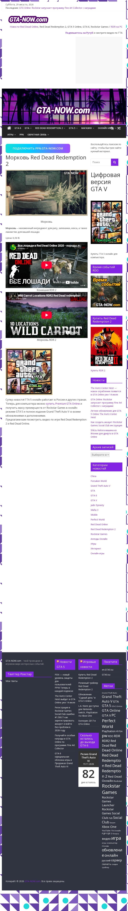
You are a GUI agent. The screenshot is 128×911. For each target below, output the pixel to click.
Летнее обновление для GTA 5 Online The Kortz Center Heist (106, 414)
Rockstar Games (99, 534)
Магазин (86, 128)
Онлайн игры (106, 128)
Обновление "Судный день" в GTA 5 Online (87, 697)
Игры (10, 134)
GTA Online (111, 710)
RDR (117, 736)
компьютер (112, 843)
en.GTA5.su (107, 669)
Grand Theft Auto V (100, 485)
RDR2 (106, 741)
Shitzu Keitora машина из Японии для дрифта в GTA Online (104, 433)
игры (104, 843)
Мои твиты (11, 681)
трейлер (105, 867)
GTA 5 (72, 128)
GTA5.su (106, 674)
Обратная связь (37, 134)
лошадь (105, 846)
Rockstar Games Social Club (111, 813)
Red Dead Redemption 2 (49, 128)
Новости (15, 26)
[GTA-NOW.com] (64, 90)
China (93, 476)
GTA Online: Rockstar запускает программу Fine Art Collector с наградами (57, 7)
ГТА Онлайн (116, 831)
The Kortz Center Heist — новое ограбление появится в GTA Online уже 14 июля (106, 391)
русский (106, 860)
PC (114, 715)
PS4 (120, 731)
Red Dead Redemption (111, 760)
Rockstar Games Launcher (108, 801)
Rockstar (118, 781)
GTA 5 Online (117, 706)
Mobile (94, 514)
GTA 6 (18, 128)
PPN (22, 134)
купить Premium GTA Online (63, 403)
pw (104, 735)
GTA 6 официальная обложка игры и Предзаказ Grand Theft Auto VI (64, 760)
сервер (116, 860)
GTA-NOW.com (13, 660)
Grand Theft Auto (109, 693)
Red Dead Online (29, 26)
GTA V (94, 500)
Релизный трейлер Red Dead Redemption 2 (88, 686)
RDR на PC (116, 26)
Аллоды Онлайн (99, 538)
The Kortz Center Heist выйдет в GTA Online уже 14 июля (65, 699)
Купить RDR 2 (98, 370)
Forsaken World (99, 480)
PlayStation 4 (110, 731)
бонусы (116, 834)
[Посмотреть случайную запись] (119, 128)
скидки (115, 864)
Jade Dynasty (97, 505)
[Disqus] (47, 520)
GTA (27, 128)
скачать (106, 864)
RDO (110, 736)
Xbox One (109, 826)
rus (111, 818)
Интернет (96, 548)
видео (106, 838)
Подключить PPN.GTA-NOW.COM (38, 148)
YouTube (106, 830)
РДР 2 (109, 833)
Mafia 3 (94, 509)
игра (116, 838)
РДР (104, 833)
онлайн (111, 855)
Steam (112, 822)
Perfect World (98, 519)
